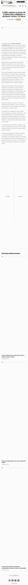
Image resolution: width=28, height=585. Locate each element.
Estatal (18, 19)
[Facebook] (10, 580)
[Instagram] (15, 580)
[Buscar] (22, 5)
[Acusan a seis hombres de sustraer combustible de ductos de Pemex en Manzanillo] (14, 515)
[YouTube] (18, 580)
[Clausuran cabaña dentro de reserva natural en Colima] (14, 410)
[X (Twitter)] (12, 580)
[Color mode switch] (20, 6)
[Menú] (25, 6)
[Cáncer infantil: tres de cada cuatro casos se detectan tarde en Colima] (14, 304)
